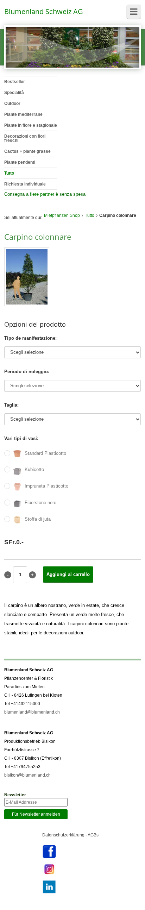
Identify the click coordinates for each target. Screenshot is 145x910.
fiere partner (42, 194)
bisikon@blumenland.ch (27, 775)
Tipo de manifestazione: (30, 338)
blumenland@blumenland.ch (32, 712)
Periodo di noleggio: (26, 371)
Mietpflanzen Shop (62, 215)
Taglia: (11, 405)
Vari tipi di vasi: (21, 438)
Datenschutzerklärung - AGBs (70, 835)
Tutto (89, 215)
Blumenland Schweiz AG (43, 11)
